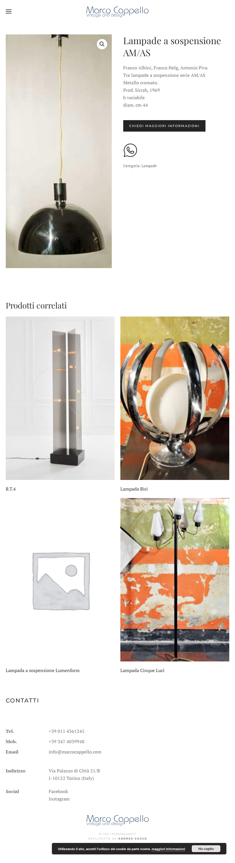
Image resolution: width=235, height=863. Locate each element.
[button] (8, 11)
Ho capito (206, 848)
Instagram (59, 799)
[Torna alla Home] (117, 11)
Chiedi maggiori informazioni (164, 126)
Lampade (149, 165)
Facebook (58, 791)
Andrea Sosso (132, 838)
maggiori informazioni (168, 849)
